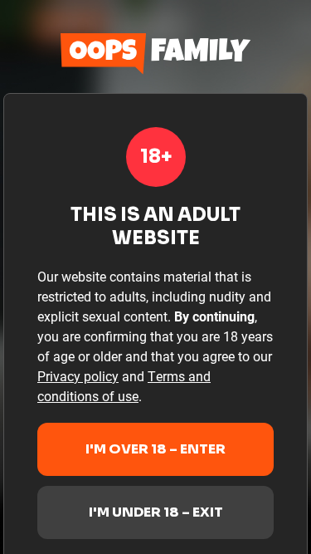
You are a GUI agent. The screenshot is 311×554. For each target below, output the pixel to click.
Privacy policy (78, 376)
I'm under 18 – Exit (156, 512)
